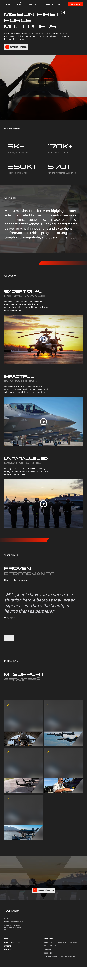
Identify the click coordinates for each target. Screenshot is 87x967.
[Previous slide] (7, 638)
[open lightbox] (43, 339)
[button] (34, 4)
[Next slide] (11, 638)
